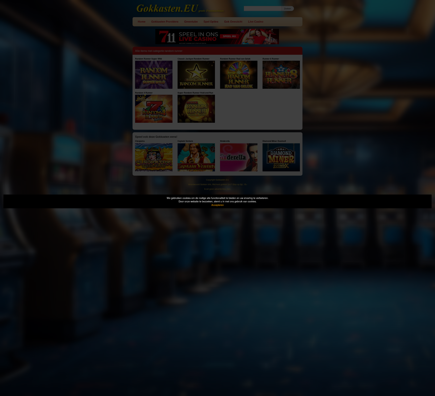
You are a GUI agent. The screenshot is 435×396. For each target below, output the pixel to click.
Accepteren (217, 205)
